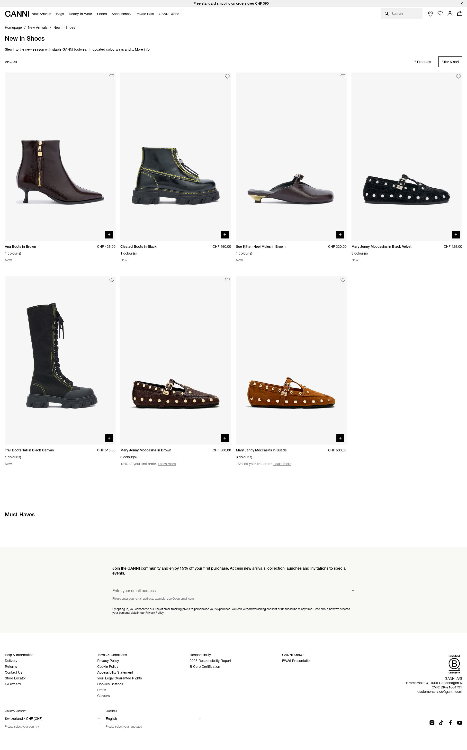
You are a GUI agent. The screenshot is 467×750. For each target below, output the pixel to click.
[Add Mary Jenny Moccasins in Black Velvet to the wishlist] (458, 76)
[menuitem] (41, 14)
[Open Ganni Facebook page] (450, 723)
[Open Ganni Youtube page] (460, 723)
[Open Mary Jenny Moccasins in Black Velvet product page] (406, 157)
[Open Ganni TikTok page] (441, 723)
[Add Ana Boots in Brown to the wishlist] (112, 76)
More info (142, 49)
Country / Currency (15, 711)
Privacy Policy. (154, 612)
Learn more (167, 464)
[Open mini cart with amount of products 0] (460, 13)
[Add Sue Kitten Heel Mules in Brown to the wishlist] (343, 76)
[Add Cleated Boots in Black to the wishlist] (227, 76)
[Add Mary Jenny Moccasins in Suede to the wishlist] (343, 280)
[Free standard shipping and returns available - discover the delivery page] (233, 3)
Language (111, 711)
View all (11, 62)
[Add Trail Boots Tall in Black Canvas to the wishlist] (112, 280)
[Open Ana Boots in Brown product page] (60, 157)
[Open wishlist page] (440, 13)
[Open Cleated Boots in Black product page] (175, 157)
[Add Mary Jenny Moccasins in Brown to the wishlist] (227, 280)
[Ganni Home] (17, 13)
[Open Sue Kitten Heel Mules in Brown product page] (291, 157)
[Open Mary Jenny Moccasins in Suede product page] (291, 360)
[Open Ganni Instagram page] (432, 723)
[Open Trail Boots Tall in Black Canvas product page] (60, 360)
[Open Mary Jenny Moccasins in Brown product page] (175, 360)
